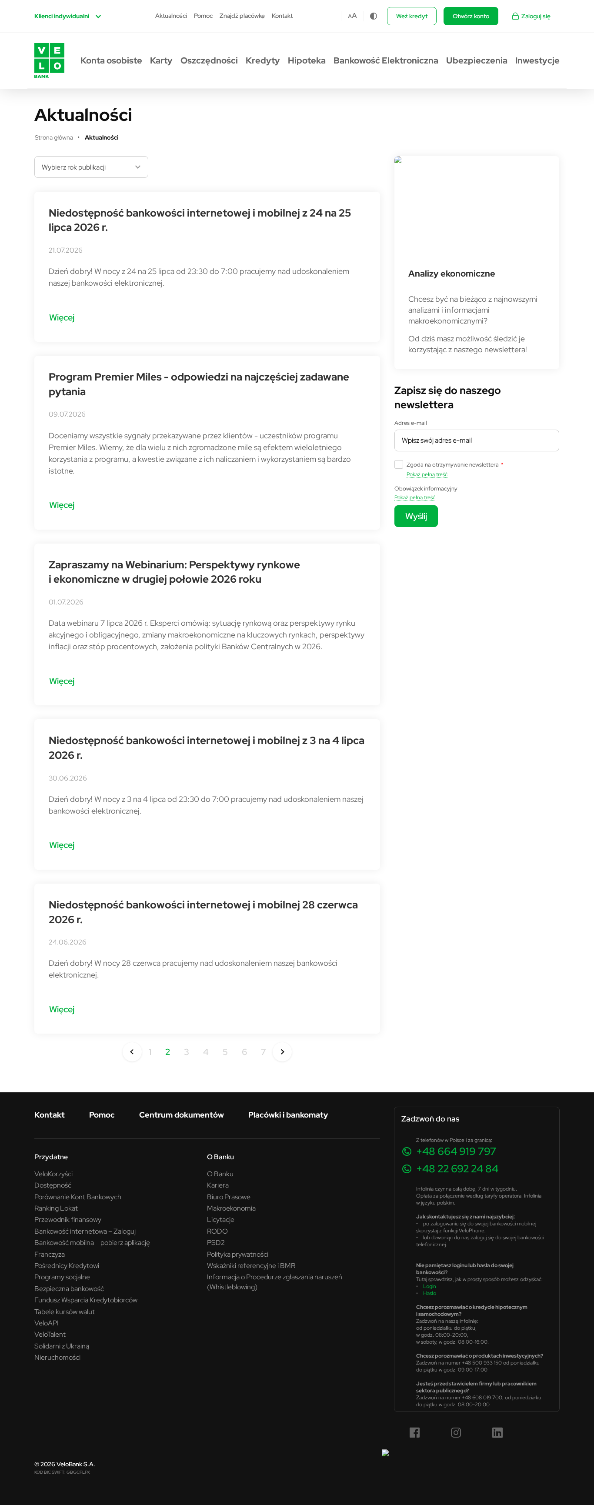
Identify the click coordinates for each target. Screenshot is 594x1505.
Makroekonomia (231, 1208)
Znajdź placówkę (242, 16)
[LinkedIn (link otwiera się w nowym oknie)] (497, 1433)
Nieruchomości (57, 1357)
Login (429, 1286)
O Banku (220, 1173)
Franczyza (49, 1254)
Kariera (218, 1185)
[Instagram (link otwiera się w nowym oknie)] (456, 1433)
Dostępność (52, 1185)
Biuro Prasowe (228, 1196)
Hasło (429, 1293)
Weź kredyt (411, 16)
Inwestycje (537, 60)
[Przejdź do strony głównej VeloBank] (49, 60)
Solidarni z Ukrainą (61, 1345)
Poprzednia (132, 1051)
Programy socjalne (62, 1276)
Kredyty (263, 60)
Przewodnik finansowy (67, 1219)
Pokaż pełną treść (427, 474)
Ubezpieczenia (476, 60)
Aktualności (171, 16)
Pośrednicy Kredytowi (66, 1265)
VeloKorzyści (53, 1173)
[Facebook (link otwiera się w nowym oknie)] (415, 1433)
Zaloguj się (536, 16)
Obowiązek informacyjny (425, 488)
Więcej (61, 317)
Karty (161, 60)
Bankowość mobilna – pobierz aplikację (92, 1242)
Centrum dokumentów (181, 1115)
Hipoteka (307, 60)
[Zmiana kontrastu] (373, 16)
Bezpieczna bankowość (69, 1288)
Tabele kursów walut (64, 1311)
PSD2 (216, 1242)
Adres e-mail (410, 422)
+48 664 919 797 (456, 1151)
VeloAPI (46, 1322)
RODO (217, 1231)
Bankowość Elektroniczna (386, 60)
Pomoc (203, 16)
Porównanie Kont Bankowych (77, 1196)
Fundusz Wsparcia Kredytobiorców (85, 1299)
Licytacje (220, 1219)
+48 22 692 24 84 (457, 1168)
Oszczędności (209, 60)
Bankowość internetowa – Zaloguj (85, 1231)
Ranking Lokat (56, 1208)
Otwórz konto (471, 16)
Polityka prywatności (237, 1254)
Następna (282, 1051)
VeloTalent (50, 1334)
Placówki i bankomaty (288, 1115)
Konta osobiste (111, 60)
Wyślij (416, 516)
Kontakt (282, 16)
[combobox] (91, 167)
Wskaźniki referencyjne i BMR (251, 1265)
